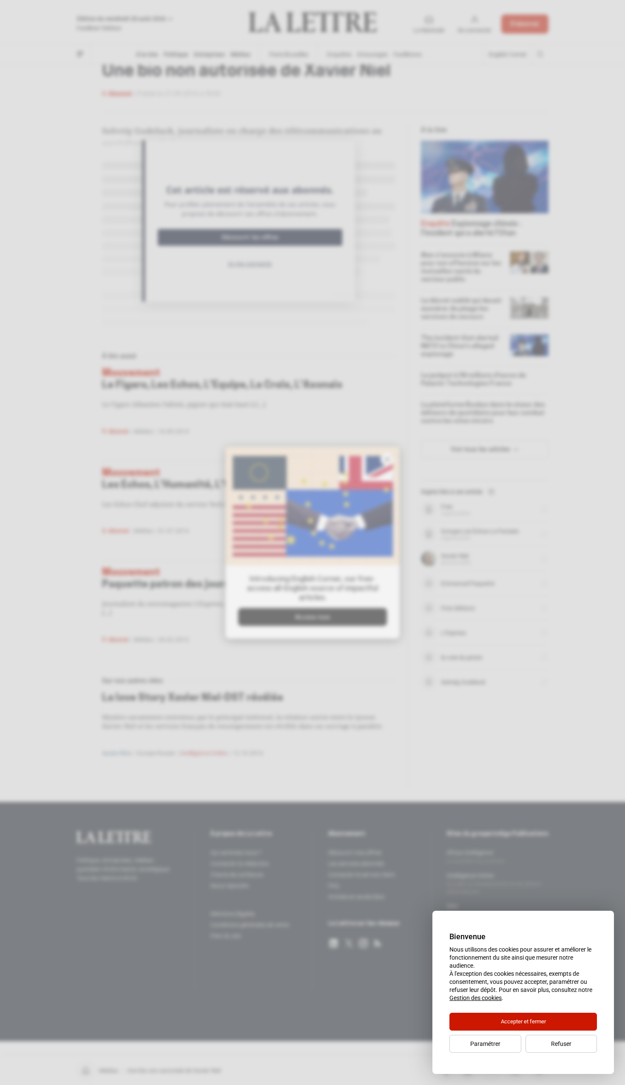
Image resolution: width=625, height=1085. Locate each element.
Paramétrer (485, 1043)
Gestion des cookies (475, 997)
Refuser (561, 1043)
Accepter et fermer (523, 1021)
